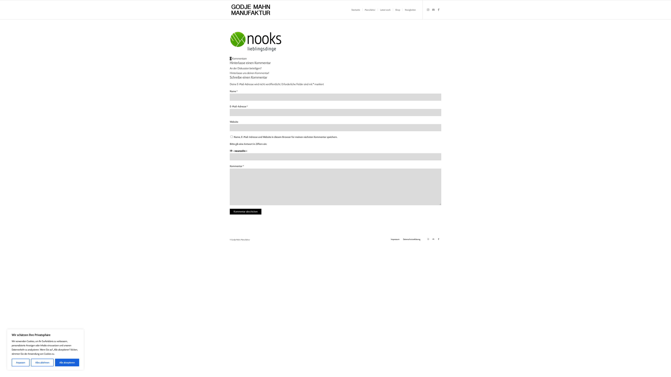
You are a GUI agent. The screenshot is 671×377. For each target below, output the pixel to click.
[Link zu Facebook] (438, 9)
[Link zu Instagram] (428, 9)
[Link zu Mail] (433, 9)
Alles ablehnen (42, 362)
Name (233, 91)
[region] (45, 349)
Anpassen (20, 362)
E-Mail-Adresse (239, 106)
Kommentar (237, 166)
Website (234, 121)
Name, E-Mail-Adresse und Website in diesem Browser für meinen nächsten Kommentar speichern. (285, 137)
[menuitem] (355, 9)
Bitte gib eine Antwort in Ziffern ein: (248, 144)
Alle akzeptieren (67, 362)
